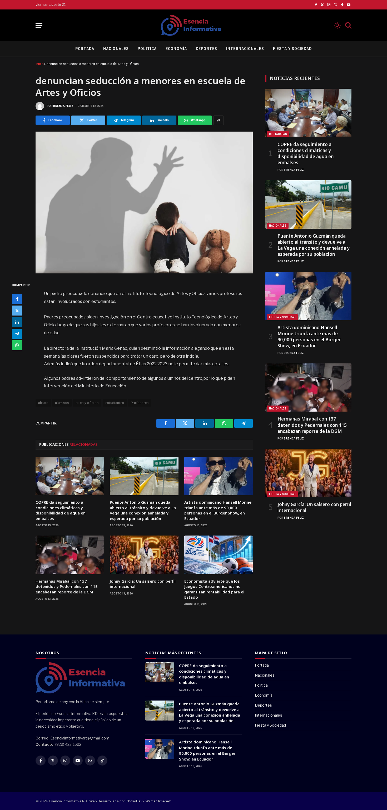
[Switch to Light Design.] (337, 25)
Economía (176, 49)
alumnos (62, 403)
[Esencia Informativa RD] (193, 25)
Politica (147, 49)
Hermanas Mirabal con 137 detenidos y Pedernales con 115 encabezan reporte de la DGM (67, 586)
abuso (43, 403)
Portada (84, 49)
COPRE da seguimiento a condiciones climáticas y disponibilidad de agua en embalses (61, 510)
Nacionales (116, 49)
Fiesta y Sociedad (292, 49)
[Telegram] (17, 334)
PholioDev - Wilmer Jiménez (148, 801)
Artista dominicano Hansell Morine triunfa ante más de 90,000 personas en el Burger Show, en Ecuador (217, 510)
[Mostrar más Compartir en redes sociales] (218, 120)
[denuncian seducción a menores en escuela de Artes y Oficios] (144, 202)
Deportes (206, 49)
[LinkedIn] (17, 322)
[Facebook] (17, 299)
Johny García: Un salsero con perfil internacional (143, 583)
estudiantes (114, 403)
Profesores (140, 403)
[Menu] (39, 25)
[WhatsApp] (17, 346)
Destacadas (278, 134)
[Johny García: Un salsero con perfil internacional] (144, 555)
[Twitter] (17, 311)
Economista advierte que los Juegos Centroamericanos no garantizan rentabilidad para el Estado (214, 589)
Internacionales (245, 49)
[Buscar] (347, 25)
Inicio (39, 64)
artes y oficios (87, 403)
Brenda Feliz (63, 105)
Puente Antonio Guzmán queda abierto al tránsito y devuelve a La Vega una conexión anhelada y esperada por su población (143, 510)
